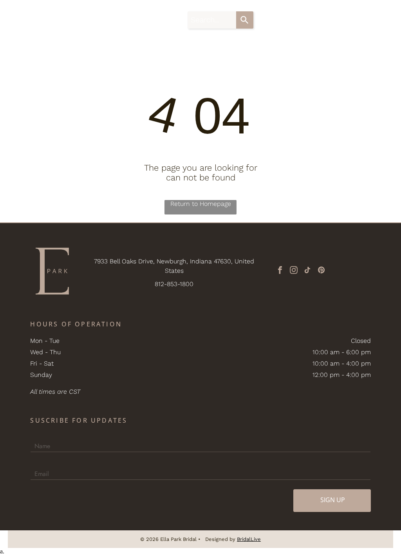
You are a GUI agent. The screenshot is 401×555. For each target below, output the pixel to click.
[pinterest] (321, 271)
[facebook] (280, 271)
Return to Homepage (200, 203)
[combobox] (212, 20)
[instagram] (294, 271)
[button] (381, 20)
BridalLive (249, 539)
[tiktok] (307, 271)
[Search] (244, 20)
